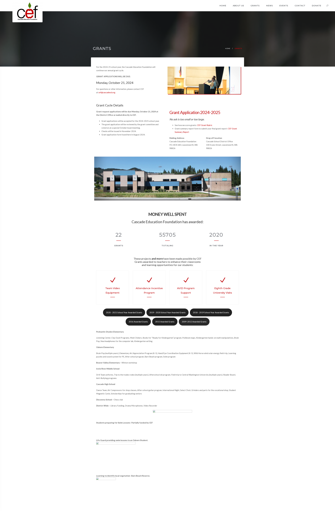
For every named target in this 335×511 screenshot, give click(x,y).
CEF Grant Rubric (204, 125)
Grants (255, 5)
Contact (300, 5)
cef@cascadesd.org (106, 92)
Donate (316, 5)
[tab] (124, 312)
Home (222, 5)
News (269, 5)
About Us (238, 5)
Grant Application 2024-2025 (194, 112)
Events (283, 5)
